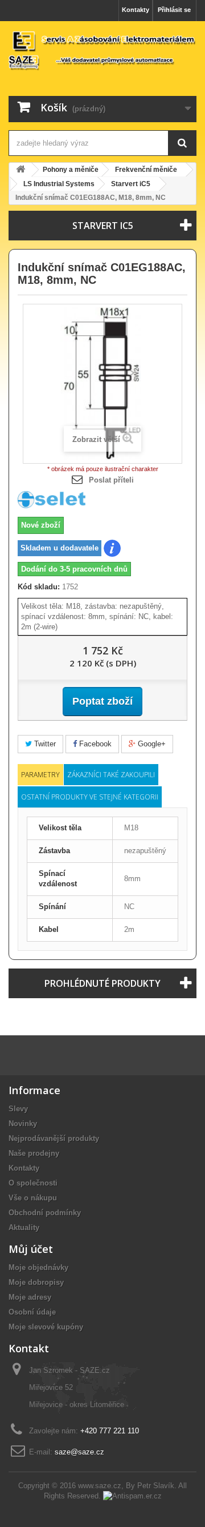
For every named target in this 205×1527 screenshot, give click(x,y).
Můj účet (31, 1249)
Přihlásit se (174, 9)
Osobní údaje (32, 1312)
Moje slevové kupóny (46, 1327)
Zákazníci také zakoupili (111, 774)
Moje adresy (30, 1297)
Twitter (44, 744)
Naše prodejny (34, 1153)
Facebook (94, 744)
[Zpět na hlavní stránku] (20, 170)
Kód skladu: (39, 586)
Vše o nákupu (33, 1198)
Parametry (40, 774)
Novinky (23, 1123)
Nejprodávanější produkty (54, 1138)
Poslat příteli (111, 480)
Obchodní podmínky (45, 1212)
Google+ (151, 744)
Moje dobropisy (36, 1282)
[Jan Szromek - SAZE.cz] (102, 50)
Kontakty (135, 9)
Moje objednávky (38, 1267)
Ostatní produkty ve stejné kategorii (89, 797)
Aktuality (24, 1227)
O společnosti (33, 1183)
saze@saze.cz (79, 1452)
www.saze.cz (99, 1485)
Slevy (18, 1108)
